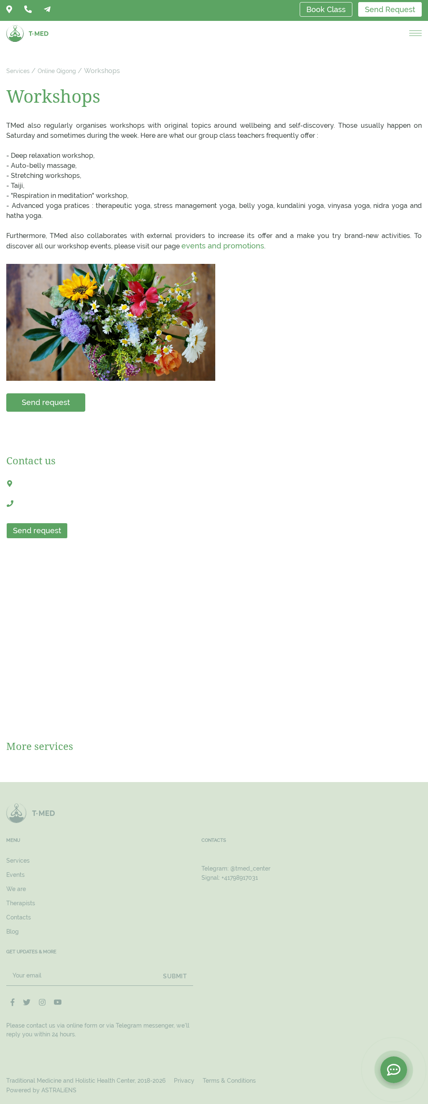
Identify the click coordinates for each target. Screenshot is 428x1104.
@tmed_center (250, 868)
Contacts (18, 917)
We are (16, 889)
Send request (46, 402)
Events (15, 874)
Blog (12, 931)
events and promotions (222, 245)
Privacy (184, 1080)
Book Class (326, 9)
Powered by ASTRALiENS (41, 1090)
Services (18, 71)
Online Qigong (57, 71)
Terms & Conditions (229, 1080)
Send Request (390, 9)
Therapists (20, 903)
